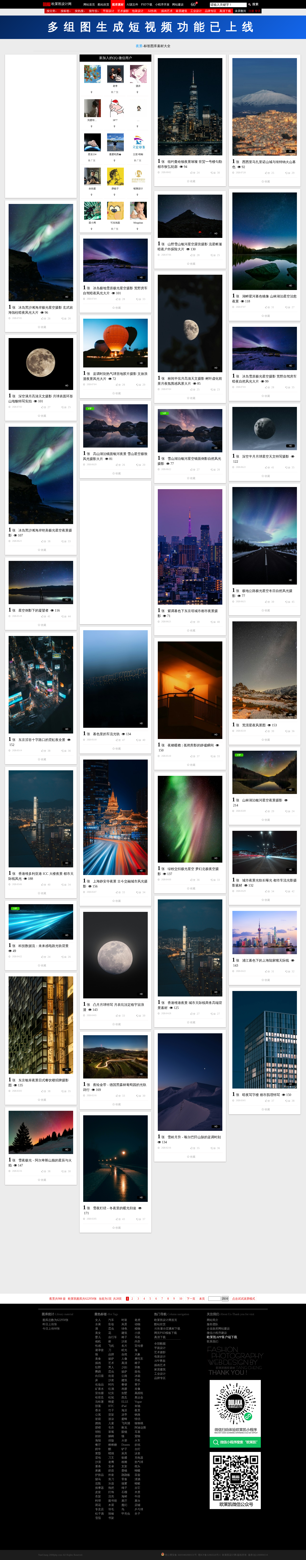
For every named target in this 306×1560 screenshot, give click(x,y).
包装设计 (137, 11)
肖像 (137, 1388)
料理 (98, 1500)
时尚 (111, 1384)
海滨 (124, 1410)
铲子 (124, 1449)
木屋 (111, 1505)
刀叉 (111, 1457)
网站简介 (212, 1320)
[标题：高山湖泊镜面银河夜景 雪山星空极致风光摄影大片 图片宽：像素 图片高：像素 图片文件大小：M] (115, 426)
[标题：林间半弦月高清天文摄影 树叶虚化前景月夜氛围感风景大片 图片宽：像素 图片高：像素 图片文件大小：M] (190, 323)
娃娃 (98, 1436)
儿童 (111, 1423)
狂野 (98, 1367)
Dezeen (125, 1444)
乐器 (111, 1483)
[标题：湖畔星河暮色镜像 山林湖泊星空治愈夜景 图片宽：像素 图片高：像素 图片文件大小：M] (264, 241)
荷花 (98, 1505)
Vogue (138, 1401)
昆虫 (111, 1328)
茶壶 (137, 1475)
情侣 (137, 1419)
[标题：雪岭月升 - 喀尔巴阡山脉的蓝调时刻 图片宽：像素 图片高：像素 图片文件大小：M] (190, 1082)
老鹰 (111, 1462)
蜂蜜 (111, 1401)
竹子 (111, 1410)
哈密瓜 (99, 1397)
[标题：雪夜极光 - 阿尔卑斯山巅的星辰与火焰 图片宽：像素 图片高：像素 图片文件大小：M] (41, 1132)
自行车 (112, 1337)
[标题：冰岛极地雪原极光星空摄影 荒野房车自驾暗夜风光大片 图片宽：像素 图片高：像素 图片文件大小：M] (115, 260)
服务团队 (212, 1324)
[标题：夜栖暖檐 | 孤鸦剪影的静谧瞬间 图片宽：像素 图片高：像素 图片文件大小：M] (190, 690)
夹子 (137, 1513)
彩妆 (111, 1324)
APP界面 (159, 1361)
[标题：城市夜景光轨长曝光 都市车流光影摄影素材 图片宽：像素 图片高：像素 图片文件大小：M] (264, 852)
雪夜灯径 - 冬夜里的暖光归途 (114, 1208)
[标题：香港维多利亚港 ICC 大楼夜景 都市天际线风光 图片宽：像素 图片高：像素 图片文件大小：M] (41, 818)
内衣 (137, 1341)
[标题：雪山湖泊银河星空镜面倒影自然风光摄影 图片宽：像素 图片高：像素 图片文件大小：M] (190, 430)
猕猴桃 (139, 1423)
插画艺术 (167, 11)
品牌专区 (210, 11)
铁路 (137, 1414)
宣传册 (139, 1345)
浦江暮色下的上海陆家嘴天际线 (265, 960)
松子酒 (99, 1513)
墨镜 (124, 1470)
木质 (137, 1492)
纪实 (111, 1393)
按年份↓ (94, 11)
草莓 (111, 1432)
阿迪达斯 (140, 1427)
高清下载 (225, 11)
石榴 (124, 1492)
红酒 (111, 1388)
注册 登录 (254, 11)
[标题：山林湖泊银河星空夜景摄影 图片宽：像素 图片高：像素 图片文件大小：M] (264, 772)
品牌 (111, 1354)
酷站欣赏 (103, 4)
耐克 (124, 1427)
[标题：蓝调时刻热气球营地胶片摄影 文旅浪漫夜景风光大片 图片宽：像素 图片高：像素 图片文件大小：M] (115, 343)
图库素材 (118, 4)
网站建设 (178, 4)
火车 (137, 1440)
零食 (124, 1479)
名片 (124, 1345)
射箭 (98, 1419)
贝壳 (111, 1496)
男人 (111, 1367)
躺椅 (111, 1436)
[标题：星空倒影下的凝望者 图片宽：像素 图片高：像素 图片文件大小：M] (41, 582)
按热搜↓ (80, 11)
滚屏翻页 (240, 11)
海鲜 (124, 1496)
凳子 (137, 1384)
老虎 (137, 1320)
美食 (98, 1358)
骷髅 (124, 1457)
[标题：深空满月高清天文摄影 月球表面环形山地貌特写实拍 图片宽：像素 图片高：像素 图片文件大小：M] (41, 364)
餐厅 (98, 1444)
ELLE (124, 1401)
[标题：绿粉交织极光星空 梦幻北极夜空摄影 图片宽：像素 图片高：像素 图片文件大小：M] (190, 819)
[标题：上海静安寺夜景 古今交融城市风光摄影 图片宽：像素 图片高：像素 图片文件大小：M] (115, 817)
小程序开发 (162, 4)
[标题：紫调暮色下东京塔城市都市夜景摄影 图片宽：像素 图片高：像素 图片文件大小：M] (190, 547)
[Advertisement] (41, 126)
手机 (137, 1380)
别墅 (124, 1393)
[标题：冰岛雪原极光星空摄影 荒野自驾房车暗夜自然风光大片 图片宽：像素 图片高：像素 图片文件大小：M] (264, 348)
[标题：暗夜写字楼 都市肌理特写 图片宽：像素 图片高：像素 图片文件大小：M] (264, 1040)
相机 (98, 1341)
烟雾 (124, 1483)
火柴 (124, 1440)
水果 (98, 1324)
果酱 (98, 1470)
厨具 (124, 1453)
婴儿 (98, 1337)
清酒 (137, 1479)
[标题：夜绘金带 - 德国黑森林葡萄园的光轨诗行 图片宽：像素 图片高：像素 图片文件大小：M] (115, 1056)
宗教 (137, 1367)
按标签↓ (66, 11)
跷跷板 (125, 1475)
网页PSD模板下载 (165, 1333)
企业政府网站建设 (218, 1328)
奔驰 (137, 1406)
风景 (124, 1324)
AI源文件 (132, 4)
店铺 (137, 1505)
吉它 (137, 1487)
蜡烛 (111, 1453)
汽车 (111, 1320)
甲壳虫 (125, 1513)
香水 (98, 1410)
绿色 (124, 1328)
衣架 (98, 1496)
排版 (111, 1440)
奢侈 (124, 1384)
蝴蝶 (137, 1470)
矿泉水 (99, 1388)
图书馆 (112, 1500)
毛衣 (111, 1427)
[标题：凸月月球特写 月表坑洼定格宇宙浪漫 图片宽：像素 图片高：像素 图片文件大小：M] (115, 955)
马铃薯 (99, 1401)
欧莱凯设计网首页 (165, 1320)
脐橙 (98, 1427)
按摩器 (99, 1487)
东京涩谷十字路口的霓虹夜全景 (41, 740)
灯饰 (111, 1492)
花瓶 (98, 1483)
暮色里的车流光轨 (106, 734)
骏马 (98, 1479)
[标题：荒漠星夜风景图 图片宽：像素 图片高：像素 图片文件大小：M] (264, 670)
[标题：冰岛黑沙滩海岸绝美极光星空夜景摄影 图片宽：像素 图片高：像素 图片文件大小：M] (41, 475)
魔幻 (124, 1505)
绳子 (124, 1487)
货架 (111, 1414)
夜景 (137, 1410)
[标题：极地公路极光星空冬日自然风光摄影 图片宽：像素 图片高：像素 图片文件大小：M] (264, 536)
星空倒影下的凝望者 (33, 610)
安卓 (111, 1466)
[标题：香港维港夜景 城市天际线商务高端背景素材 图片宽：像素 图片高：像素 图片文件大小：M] (190, 947)
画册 (124, 1388)
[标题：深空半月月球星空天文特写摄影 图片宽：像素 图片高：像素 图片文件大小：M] (264, 428)
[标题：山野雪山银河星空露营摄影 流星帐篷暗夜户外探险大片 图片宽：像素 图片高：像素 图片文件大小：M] (190, 216)
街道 (111, 1376)
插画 (98, 1363)
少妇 (124, 1367)
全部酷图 (160, 1343)
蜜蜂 (124, 1419)
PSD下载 (146, 4)
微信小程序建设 (217, 1333)
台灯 (137, 1449)
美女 (98, 1333)
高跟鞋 (139, 1393)
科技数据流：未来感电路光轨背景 (43, 946)
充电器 (139, 1457)
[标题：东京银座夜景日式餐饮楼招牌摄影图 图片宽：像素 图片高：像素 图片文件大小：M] (41, 1025)
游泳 (111, 1419)
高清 (124, 1363)
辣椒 (111, 1513)
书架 (111, 1518)
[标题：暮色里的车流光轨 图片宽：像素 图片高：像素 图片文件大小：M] (115, 679)
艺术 (111, 1363)
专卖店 (99, 1509)
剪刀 (111, 1479)
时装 (124, 1320)
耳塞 (137, 1432)
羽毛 (111, 1509)
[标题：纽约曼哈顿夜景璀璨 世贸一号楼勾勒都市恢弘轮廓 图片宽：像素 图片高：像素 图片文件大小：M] (190, 106)
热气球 (139, 1462)
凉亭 (124, 1414)
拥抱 (98, 1423)
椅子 (124, 1337)
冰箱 (137, 1376)
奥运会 (139, 1397)
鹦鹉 (98, 1371)
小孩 (137, 1333)
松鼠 (111, 1397)
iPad (123, 1406)
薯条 (98, 1466)
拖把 (111, 1487)
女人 (98, 1320)
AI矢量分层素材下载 (167, 1328)
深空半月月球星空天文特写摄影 (265, 456)
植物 (137, 1328)
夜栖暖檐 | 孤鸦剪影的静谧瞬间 (191, 745)
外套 (111, 1475)
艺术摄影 (123, 11)
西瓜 (124, 1397)
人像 (124, 1358)
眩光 (124, 1350)
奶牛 (98, 1449)
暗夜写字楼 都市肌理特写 (261, 1095)
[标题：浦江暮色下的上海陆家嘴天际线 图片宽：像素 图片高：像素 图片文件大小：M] (264, 932)
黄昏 (98, 1453)
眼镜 (124, 1432)
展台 (137, 1500)
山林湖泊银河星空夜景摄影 (262, 800)
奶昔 (111, 1470)
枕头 (137, 1466)
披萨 (111, 1358)
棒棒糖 (112, 1444)
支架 (124, 1466)
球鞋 (98, 1432)
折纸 (137, 1444)
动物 (137, 1324)
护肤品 (99, 1475)
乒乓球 (139, 1509)
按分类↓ (52, 11)
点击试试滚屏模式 (243, 1298)
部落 (98, 1406)
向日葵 (99, 1376)
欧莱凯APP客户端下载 (222, 1337)
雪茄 (98, 1518)
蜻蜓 (137, 1483)
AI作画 (152, 11)
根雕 (124, 1462)
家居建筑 (181, 11)
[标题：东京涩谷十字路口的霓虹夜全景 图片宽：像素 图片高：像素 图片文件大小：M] (41, 684)
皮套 (98, 1492)
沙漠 (98, 1462)
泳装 (137, 1453)
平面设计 (108, 11)
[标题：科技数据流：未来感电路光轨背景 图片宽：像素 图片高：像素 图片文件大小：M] (41, 922)
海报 (98, 1440)
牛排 (137, 1496)
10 (180, 1298)
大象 (137, 1354)
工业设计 (196, 11)
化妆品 (99, 1384)
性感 (98, 1345)
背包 (98, 1457)
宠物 (137, 1436)
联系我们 (212, 1341)
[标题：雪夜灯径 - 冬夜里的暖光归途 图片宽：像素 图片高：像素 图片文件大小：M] (115, 1158)
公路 (124, 1376)
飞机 (111, 1345)
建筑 (124, 1333)
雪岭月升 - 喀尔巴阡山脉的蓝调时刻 (194, 1137)
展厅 (124, 1500)
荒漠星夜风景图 (254, 725)
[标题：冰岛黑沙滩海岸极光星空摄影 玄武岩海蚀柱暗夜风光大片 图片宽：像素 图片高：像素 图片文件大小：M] (41, 252)
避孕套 (99, 1350)
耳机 (137, 1337)
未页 (202, 1298)
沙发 (124, 1341)
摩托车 (139, 1358)
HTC (111, 1406)
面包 (137, 1371)
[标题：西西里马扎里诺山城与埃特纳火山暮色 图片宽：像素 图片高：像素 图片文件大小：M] (264, 107)
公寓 (98, 1414)
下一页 (191, 1298)
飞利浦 (125, 1423)
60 (193, 4)
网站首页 (89, 4)
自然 (124, 1354)
